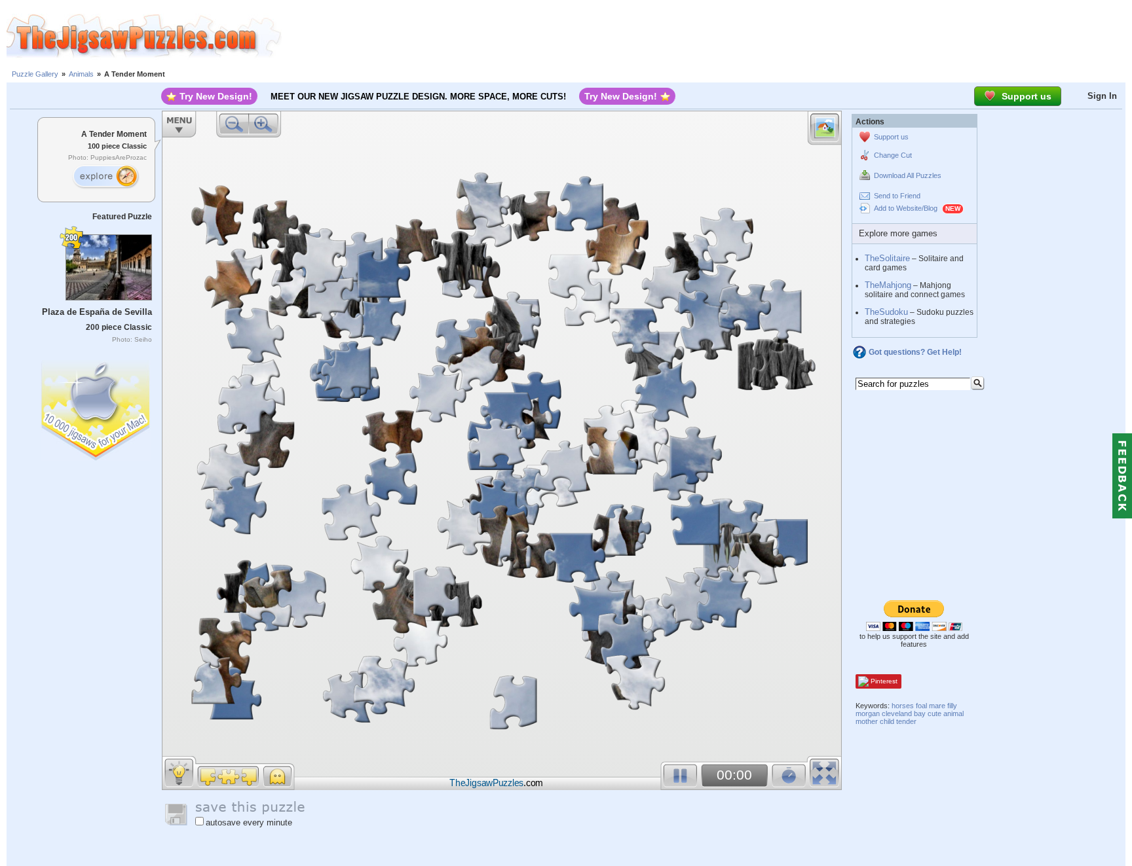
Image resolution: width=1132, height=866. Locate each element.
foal (921, 706)
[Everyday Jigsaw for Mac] (96, 407)
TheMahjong (888, 285)
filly (952, 706)
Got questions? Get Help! (915, 352)
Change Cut (893, 155)
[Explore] (105, 177)
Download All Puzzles (907, 175)
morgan (868, 713)
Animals (81, 74)
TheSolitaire (887, 258)
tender (906, 721)
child (887, 721)
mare (937, 706)
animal (953, 713)
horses (903, 706)
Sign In (1102, 96)
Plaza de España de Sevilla (97, 312)
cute (934, 713)
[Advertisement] (706, 36)
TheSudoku (886, 312)
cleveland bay (904, 713)
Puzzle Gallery (35, 74)
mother (867, 721)
